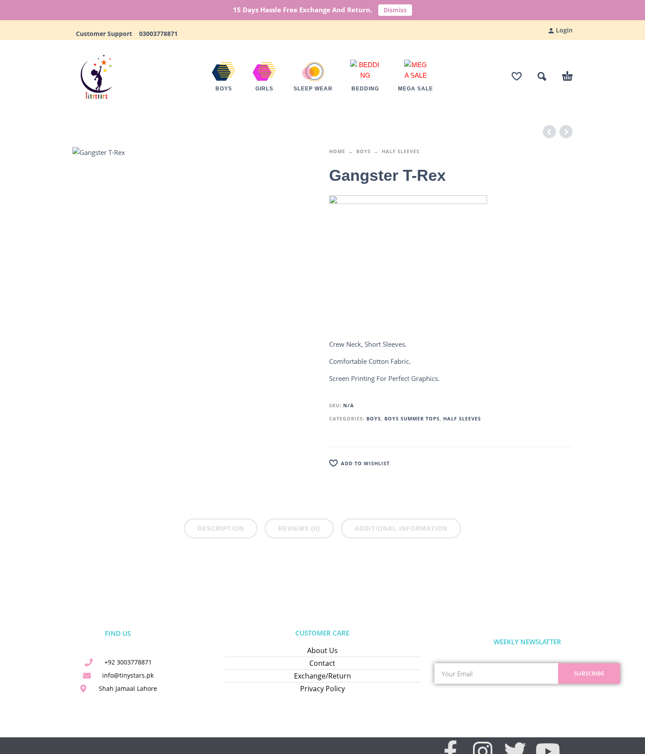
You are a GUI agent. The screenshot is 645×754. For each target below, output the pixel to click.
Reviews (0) (299, 528)
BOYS (363, 151)
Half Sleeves (400, 151)
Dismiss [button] (395, 10)
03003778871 (157, 33)
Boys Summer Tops (412, 418)
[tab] (220, 530)
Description (220, 528)
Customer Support (106, 33)
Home (337, 151)
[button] (542, 76)
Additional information (401, 528)
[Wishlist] (517, 76)
